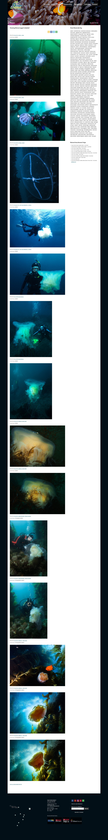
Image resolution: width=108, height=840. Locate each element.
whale (86, 131)
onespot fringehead (79, 96)
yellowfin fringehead (80, 136)
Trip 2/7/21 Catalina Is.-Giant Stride (20, 421)
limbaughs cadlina (80, 87)
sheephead (77, 120)
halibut (76, 76)
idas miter (72, 81)
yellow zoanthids (73, 136)
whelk (89, 131)
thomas (78, 126)
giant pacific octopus (91, 71)
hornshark (90, 79)
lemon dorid (77, 85)
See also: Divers (94, 22)
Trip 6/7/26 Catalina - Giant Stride (77, 154)
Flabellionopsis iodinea (88, 67)
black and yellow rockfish (74, 40)
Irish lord (79, 81)
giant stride (72, 73)
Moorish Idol (77, 92)
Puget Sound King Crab (93, 104)
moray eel (81, 92)
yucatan (89, 136)
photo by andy (89, 103)
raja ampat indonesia (84, 106)
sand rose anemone (73, 112)
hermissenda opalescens (84, 78)
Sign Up (86, 808)
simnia (90, 120)
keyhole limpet (87, 84)
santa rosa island (80, 114)
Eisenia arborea (93, 62)
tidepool (88, 126)
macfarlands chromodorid (84, 89)
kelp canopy (88, 82)
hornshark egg (94, 79)
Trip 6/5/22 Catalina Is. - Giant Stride (20, 640)
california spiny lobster (74, 51)
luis (93, 87)
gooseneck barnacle (78, 73)
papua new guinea (83, 101)
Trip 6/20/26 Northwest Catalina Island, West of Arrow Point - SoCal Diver (84, 152)
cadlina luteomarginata (92, 46)
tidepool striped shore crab (75, 128)
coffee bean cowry (82, 54)
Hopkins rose (80, 79)
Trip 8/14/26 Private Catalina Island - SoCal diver (79, 145)
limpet (85, 87)
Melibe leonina (76, 90)
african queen (72, 32)
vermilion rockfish (77, 131)
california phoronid (88, 48)
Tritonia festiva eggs (79, 129)
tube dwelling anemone (88, 129)
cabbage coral (72, 46)
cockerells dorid (73, 54)
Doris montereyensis (73, 62)
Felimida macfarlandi (73, 67)
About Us (47, 4)
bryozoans (72, 45)
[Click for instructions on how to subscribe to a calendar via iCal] (84, 812)
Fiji (78, 67)
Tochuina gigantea (83, 128)
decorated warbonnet (86, 57)
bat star (92, 37)
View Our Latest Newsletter (76, 803)
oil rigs (92, 95)
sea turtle (72, 118)
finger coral (82, 67)
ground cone (86, 74)
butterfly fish (90, 45)
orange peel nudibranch (74, 98)
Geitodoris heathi (93, 70)
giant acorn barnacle (73, 71)
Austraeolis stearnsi (83, 35)
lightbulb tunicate (94, 85)
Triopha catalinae (94, 128)
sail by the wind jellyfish (74, 109)
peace (88, 101)
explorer (79, 63)
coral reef (90, 54)
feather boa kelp (90, 63)
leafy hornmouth (94, 84)
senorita (80, 118)
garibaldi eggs (87, 70)
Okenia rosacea (73, 96)
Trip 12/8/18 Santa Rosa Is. (19, 296)
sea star (94, 117)
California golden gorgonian (79, 48)
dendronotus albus (82, 59)
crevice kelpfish (88, 56)
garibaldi (82, 70)
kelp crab (92, 82)
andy (85, 34)
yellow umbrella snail (90, 134)
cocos (77, 54)
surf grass (72, 125)
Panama (71, 101)
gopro (90, 73)
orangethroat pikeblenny (89, 98)
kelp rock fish (82, 84)
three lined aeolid (84, 126)
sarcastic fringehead (86, 114)
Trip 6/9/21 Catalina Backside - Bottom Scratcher (22, 516)
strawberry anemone (83, 123)
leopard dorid (82, 85)
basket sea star (84, 37)
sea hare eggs (86, 117)
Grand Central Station (74, 74)
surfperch (76, 125)
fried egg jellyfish (18, 580)
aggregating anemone (86, 32)
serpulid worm (84, 118)
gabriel (79, 70)
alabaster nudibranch (74, 34)
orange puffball (82, 98)
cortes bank (77, 56)
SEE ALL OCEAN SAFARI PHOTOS (16, 784)
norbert (82, 93)
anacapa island (80, 34)
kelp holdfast (77, 84)
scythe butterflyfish (92, 115)
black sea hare (87, 40)
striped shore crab (91, 123)
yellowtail (86, 136)
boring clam (86, 43)
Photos (12, 23)
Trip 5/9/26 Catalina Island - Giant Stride (78, 157)
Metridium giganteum (83, 90)
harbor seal (80, 76)
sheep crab (72, 120)
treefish (88, 128)
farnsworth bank (84, 63)
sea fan (82, 117)
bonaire (82, 43)
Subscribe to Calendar (79, 812)
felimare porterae (94, 65)
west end (82, 131)
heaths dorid (87, 76)
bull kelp (86, 45)
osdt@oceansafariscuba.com (54, 805)
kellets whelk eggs (78, 82)
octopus (88, 95)
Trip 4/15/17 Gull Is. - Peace (19, 35)
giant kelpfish (84, 71)
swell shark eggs (86, 125)
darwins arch (72, 57)
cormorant (72, 56)
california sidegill (87, 49)
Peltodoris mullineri (73, 103)
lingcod (88, 87)
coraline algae (95, 54)
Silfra (87, 120)
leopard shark (87, 85)
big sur (88, 38)
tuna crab (72, 131)
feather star (80, 65)
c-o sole (94, 45)
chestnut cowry (92, 51)
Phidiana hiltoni (83, 103)
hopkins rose (85, 79)
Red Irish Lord (72, 107)
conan (87, 54)
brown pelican (95, 43)
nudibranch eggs (78, 95)
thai (76, 126)
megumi (71, 90)
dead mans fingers (78, 57)
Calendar (87, 4)
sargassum (92, 114)
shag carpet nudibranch (92, 118)
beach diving (72, 38)
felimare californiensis (86, 65)
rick (80, 107)
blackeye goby (93, 40)
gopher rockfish (85, 73)
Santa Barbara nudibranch (90, 112)
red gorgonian (91, 106)
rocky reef (88, 107)
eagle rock (85, 62)
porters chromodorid (80, 104)
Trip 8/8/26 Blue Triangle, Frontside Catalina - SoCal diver (81, 146)
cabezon (77, 46)
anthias (92, 34)
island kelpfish (83, 81)
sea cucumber (78, 117)
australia (89, 35)
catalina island (86, 51)
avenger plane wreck (73, 37)
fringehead (72, 70)
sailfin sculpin (81, 109)
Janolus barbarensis (90, 81)
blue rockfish (72, 43)
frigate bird (93, 68)
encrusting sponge (73, 63)
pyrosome (79, 106)
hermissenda (92, 76)
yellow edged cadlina (74, 134)
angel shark (88, 34)
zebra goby (94, 136)
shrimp (84, 120)
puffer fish (87, 104)
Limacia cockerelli (73, 87)
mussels (93, 92)
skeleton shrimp (94, 120)
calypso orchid (81, 51)
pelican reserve (91, 101)
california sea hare (73, 49)
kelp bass (84, 82)
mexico (95, 90)
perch (79, 103)
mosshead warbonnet (87, 92)
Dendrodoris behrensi (74, 59)
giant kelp (80, 71)
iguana (75, 81)
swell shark (80, 125)
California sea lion (80, 49)
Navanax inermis (73, 93)
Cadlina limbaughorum (83, 46)
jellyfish (16, 37)
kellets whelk (72, 82)
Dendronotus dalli (89, 59)
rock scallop (84, 107)
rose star (92, 107)
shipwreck (81, 120)
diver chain (91, 60)
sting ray (77, 123)
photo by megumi (73, 104)
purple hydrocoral (73, 106)
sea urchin (76, 118)
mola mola (72, 92)
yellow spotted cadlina (82, 134)
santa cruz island (73, 114)
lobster (91, 87)
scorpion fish (78, 115)
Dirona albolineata (86, 60)
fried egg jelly (17, 518)
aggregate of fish (79, 32)
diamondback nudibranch (74, 60)
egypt (89, 62)
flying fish (94, 67)
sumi (95, 123)
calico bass (72, 48)
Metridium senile (90, 90)
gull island (72, 76)
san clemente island (90, 109)
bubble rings (77, 45)
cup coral (93, 56)
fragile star (72, 68)
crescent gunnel (82, 56)
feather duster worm (73, 65)
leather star (72, 85)
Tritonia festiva (73, 129)
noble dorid (79, 93)
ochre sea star (84, 95)
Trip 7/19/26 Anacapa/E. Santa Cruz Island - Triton (80, 149)
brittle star (90, 43)
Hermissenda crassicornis (74, 78)
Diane (81, 60)
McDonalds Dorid (92, 89)
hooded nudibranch (73, 79)
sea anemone (72, 117)
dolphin (95, 60)
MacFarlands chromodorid (74, 89)
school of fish (72, 115)
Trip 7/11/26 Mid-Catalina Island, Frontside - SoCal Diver (81, 151)
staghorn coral (72, 123)
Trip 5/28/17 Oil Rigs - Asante (19, 142)
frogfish (76, 70)
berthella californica (83, 38)
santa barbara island (81, 112)
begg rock (77, 38)
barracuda (80, 37)
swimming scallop (92, 125)
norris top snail (87, 93)
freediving (76, 68)
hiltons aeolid (91, 78)
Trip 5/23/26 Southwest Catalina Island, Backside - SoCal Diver (82, 155)
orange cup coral (87, 96)
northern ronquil (93, 93)
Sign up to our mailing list (76, 806)
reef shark (77, 107)
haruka (83, 76)
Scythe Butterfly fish (84, 115)
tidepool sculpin (93, 126)
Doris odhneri (80, 62)
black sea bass (82, 40)
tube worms (95, 129)
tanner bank (72, 126)
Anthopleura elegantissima (74, 35)
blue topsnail (78, 43)
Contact (94, 4)
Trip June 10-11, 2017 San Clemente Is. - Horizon (22, 205)
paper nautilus (76, 101)
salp (85, 109)
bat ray (89, 37)
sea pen (91, 117)
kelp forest (72, 84)
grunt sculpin (91, 74)
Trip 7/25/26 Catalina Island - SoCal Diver (78, 148)
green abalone (81, 74)
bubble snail (82, 45)
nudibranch (72, 95)
